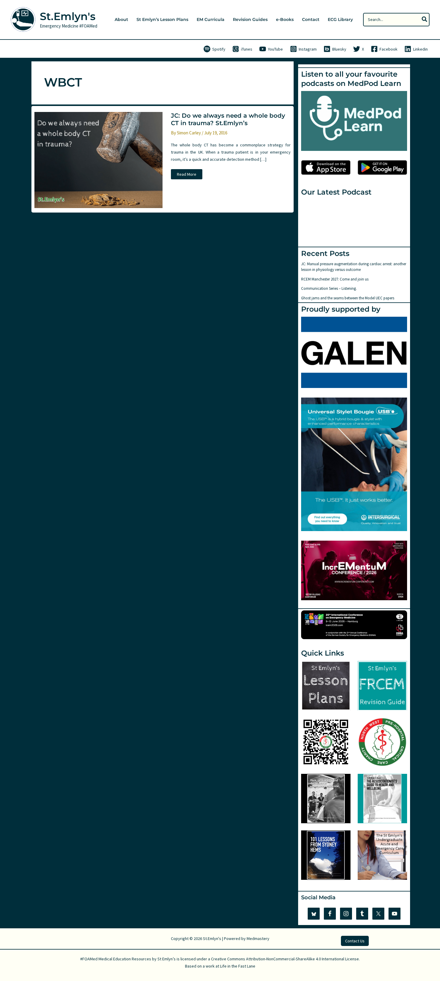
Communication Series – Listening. (329, 288)
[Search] (425, 19)
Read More (186, 175)
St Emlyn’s (166, 959)
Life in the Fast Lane (237, 966)
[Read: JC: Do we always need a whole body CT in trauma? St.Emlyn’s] (98, 159)
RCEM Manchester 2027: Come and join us (334, 279)
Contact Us (355, 941)
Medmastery (258, 938)
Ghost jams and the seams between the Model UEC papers (347, 298)
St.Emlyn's (67, 16)
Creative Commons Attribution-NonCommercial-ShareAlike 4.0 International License (285, 959)
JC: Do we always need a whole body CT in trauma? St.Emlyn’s (228, 119)
